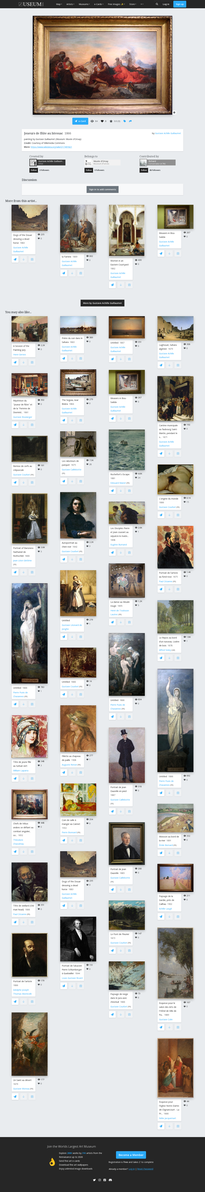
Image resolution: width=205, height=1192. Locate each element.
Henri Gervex (19, 354)
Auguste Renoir (69, 764)
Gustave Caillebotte (71, 469)
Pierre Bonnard (69, 832)
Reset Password (145, 1168)
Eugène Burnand (118, 544)
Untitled (17, 687)
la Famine (66, 256)
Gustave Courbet (21, 474)
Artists (69, 4)
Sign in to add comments (102, 189)
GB (173, 650)
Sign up (180, 4)
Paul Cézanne (19, 914)
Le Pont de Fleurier (119, 934)
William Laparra (20, 770)
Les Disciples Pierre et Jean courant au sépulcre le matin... (120, 532)
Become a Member (131, 1155)
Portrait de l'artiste (22, 981)
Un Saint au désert (22, 1080)
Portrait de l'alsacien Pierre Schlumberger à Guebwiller (72, 969)
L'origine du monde (168, 498)
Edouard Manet (118, 482)
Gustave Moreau (21, 1088)
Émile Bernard (166, 845)
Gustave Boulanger (22, 417)
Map (58, 4)
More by (102, 303)
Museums (83, 4)
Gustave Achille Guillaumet (168, 133)
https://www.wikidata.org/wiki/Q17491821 (51, 146)
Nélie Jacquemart (167, 1118)
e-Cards (98, 4)
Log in (166, 4)
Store (132, 4)
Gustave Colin (166, 1019)
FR (32, 474)
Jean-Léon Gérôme (22, 560)
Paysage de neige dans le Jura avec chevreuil (119, 998)
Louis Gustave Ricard (72, 978)
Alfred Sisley (165, 650)
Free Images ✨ (116, 4)
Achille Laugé (165, 908)
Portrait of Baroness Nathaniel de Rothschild (23, 552)
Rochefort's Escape (120, 474)
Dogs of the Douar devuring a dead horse (22, 239)
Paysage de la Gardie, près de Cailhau (166, 900)
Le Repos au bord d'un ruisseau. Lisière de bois (169, 641)
